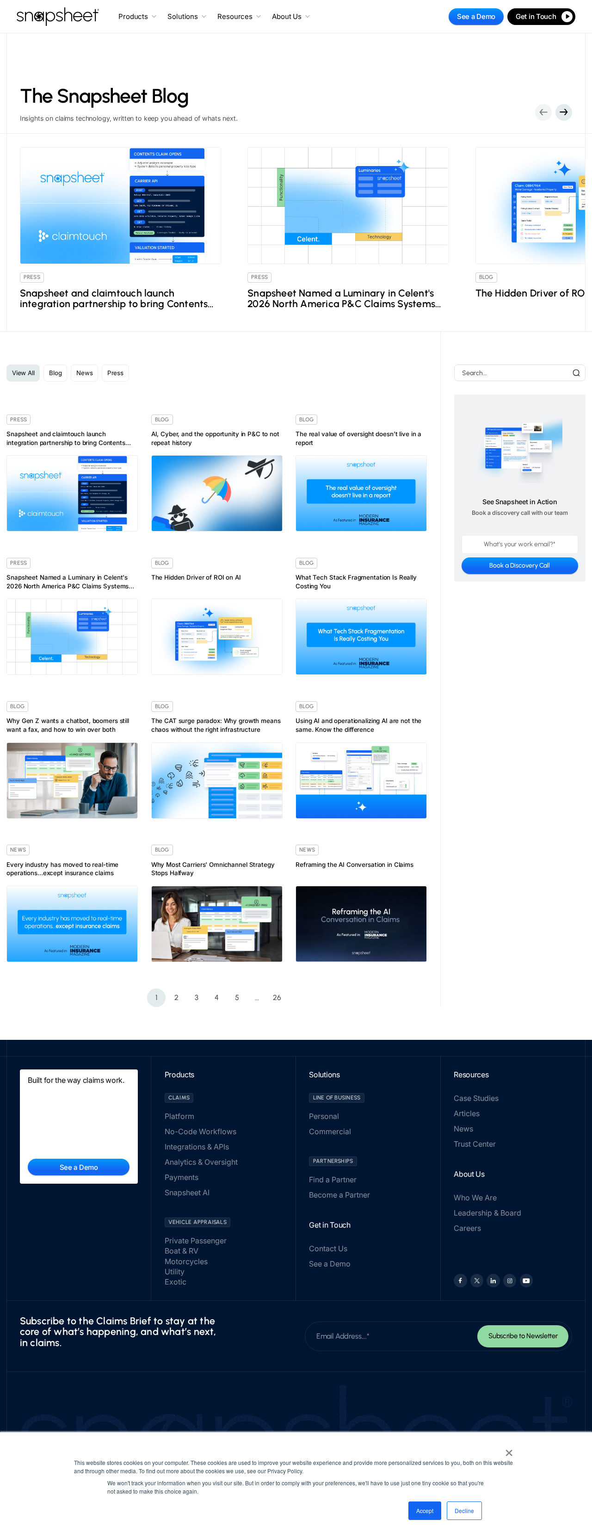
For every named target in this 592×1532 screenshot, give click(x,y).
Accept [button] (424, 1510)
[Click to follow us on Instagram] (509, 1280)
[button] (563, 112)
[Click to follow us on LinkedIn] (493, 1280)
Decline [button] (464, 1510)
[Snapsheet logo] (58, 16)
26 (277, 997)
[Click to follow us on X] (476, 1280)
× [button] (509, 1450)
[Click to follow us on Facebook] (460, 1280)
